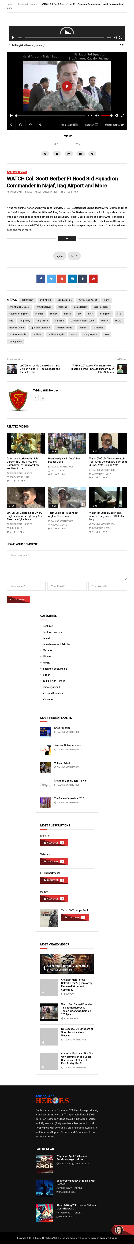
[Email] (43, 397)
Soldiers (38, 334)
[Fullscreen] (120, 37)
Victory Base (15, 341)
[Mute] (115, 37)
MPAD (118, 321)
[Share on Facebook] (40, 279)
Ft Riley (53, 314)
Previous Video (15, 359)
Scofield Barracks (18, 334)
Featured (48, 626)
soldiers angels (56, 334)
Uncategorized (51, 687)
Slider (46, 674)
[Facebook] (36, 397)
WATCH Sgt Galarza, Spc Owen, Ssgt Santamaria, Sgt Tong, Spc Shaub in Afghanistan (24, 516)
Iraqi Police (42, 321)
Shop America (62, 727)
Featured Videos (52, 632)
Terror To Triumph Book (74, 910)
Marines (47, 650)
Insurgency (105, 314)
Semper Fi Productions (67, 745)
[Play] (13, 37)
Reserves (98, 328)
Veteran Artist (62, 763)
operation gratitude (40, 328)
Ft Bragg (39, 314)
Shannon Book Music (55, 668)
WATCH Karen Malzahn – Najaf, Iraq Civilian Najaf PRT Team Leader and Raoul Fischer (40, 369)
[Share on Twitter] (51, 279)
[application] (67, 33)
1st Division (27, 300)
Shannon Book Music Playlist (70, 780)
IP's (119, 314)
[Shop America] (45, 732)
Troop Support (91, 334)
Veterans (48, 699)
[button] (67, 34)
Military (47, 656)
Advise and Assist (88, 300)
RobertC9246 (71, 1018)
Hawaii (67, 314)
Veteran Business (53, 693)
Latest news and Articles (56, 644)
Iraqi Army (25, 321)
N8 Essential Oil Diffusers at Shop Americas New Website (77, 1032)
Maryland (59, 321)
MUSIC (46, 662)
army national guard (19, 307)
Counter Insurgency (18, 314)
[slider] (50, 115)
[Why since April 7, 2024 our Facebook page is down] (44, 1164)
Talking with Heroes (17, 172)
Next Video (121, 359)
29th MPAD (45, 300)
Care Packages (101, 307)
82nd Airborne (65, 300)
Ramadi (83, 328)
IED (79, 314)
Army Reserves (43, 307)
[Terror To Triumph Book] (49, 918)
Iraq (11, 321)
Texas (74, 334)
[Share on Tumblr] (82, 279)
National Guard (16, 328)
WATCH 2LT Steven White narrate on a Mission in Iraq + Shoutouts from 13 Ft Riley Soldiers (92, 369)
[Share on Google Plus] (61, 279)
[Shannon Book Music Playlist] (45, 785)
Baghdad (62, 307)
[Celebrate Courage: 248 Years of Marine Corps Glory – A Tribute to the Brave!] (67, 964)
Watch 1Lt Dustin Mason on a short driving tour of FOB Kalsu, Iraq (107, 516)
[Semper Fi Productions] (45, 750)
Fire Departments (50, 873)
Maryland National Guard (82, 321)
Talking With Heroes (21, 192)
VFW (107, 334)
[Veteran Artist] (45, 767)
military (104, 321)
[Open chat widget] (122, 1230)
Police (44, 891)
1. (27, 45)
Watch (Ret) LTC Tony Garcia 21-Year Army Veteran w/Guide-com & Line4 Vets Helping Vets (108, 462)
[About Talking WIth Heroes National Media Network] (44, 1213)
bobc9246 (69, 994)
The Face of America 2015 (69, 798)
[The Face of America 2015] (45, 802)
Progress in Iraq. (65, 328)
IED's (90, 314)
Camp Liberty (80, 307)
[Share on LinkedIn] (72, 279)
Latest (46, 638)
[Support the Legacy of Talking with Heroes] (44, 1188)
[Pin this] (93, 279)
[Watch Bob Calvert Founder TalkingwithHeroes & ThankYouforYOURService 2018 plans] (49, 1012)
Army (106, 300)
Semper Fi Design (108, 1238)
